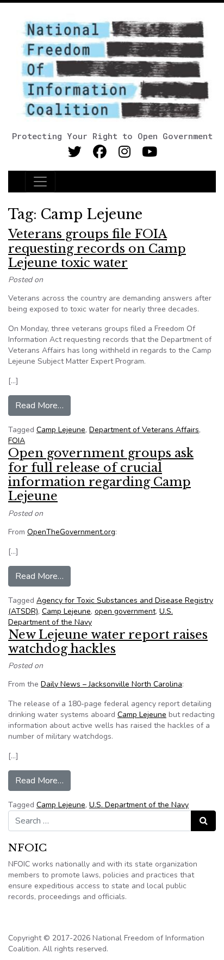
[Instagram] (125, 152)
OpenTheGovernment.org (71, 532)
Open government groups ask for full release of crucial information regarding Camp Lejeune (101, 474)
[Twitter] (75, 152)
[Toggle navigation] (40, 181)
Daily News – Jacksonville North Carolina (111, 684)
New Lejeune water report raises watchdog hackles (108, 641)
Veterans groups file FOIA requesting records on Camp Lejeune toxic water (97, 248)
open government (125, 611)
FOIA (16, 440)
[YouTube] (150, 152)
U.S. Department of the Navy (90, 616)
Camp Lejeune (60, 430)
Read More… (43, 405)
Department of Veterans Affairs (144, 430)
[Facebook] (100, 152)
